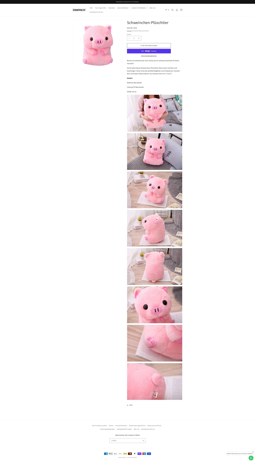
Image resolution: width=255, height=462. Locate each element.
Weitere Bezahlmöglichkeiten (149, 56)
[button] (123, 8)
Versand (129, 31)
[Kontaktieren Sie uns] (251, 458)
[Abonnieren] (143, 440)
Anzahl (129, 34)
